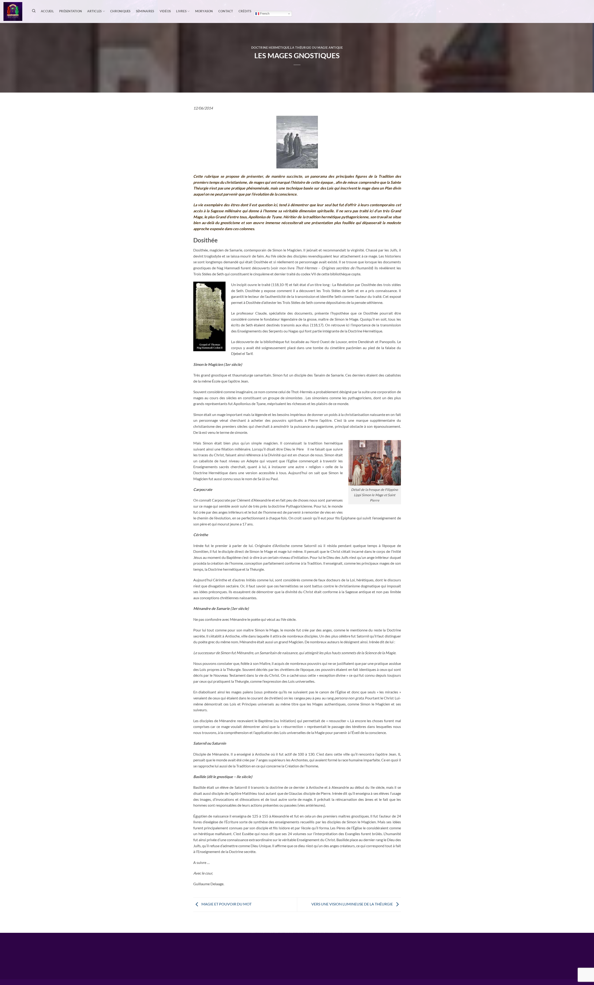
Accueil (47, 11)
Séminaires (145, 11)
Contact (225, 11)
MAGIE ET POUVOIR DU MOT (226, 904)
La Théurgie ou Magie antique (316, 47)
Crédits (245, 11)
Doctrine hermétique (270, 47)
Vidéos (165, 11)
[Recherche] (33, 10)
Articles (94, 11)
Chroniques (120, 11)
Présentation (70, 11)
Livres (181, 11)
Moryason (204, 11)
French (264, 13)
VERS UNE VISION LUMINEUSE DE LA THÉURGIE (352, 904)
